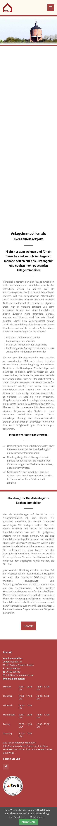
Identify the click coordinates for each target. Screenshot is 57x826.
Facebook (6, 767)
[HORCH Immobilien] (7, 11)
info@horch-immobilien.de (19, 675)
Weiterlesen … (37, 817)
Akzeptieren (29, 821)
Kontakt (28, 626)
